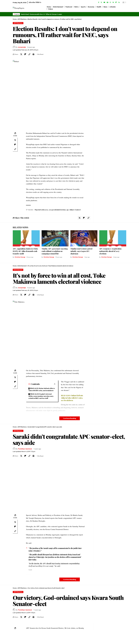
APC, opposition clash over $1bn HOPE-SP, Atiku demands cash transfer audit (25, 251)
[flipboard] (116, 2)
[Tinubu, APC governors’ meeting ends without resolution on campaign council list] (55, 238)
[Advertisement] (106, 88)
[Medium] (113, 2)
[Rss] (119, 2)
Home (14, 19)
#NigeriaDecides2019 (41, 210)
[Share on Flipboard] (25, 54)
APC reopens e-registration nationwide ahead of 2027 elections (110, 251)
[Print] (33, 54)
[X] (101, 2)
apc (67, 210)
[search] (125, 8)
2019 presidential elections (57, 210)
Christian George (20, 257)
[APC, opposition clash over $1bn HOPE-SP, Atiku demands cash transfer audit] (26, 238)
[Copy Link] (29, 54)
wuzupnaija (22, 47)
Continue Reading (69, 418)
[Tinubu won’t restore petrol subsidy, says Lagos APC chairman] (83, 238)
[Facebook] (99, 2)
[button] (124, 14)
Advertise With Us (35, 2)
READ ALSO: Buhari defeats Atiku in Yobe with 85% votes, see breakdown (41, 389)
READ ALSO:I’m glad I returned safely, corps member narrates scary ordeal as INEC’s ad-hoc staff (40, 396)
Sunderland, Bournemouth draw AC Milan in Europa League (41, 14)
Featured (77, 210)
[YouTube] (104, 2)
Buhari (72, 210)
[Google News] (107, 2)
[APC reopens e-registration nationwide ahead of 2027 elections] (112, 238)
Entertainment (22, 266)
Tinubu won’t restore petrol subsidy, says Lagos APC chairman (81, 251)
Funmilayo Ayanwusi (25, 449)
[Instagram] (110, 2)
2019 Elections (22, 19)
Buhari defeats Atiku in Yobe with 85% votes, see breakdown (72, 398)
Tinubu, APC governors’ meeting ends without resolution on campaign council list (55, 251)
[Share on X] (21, 54)
